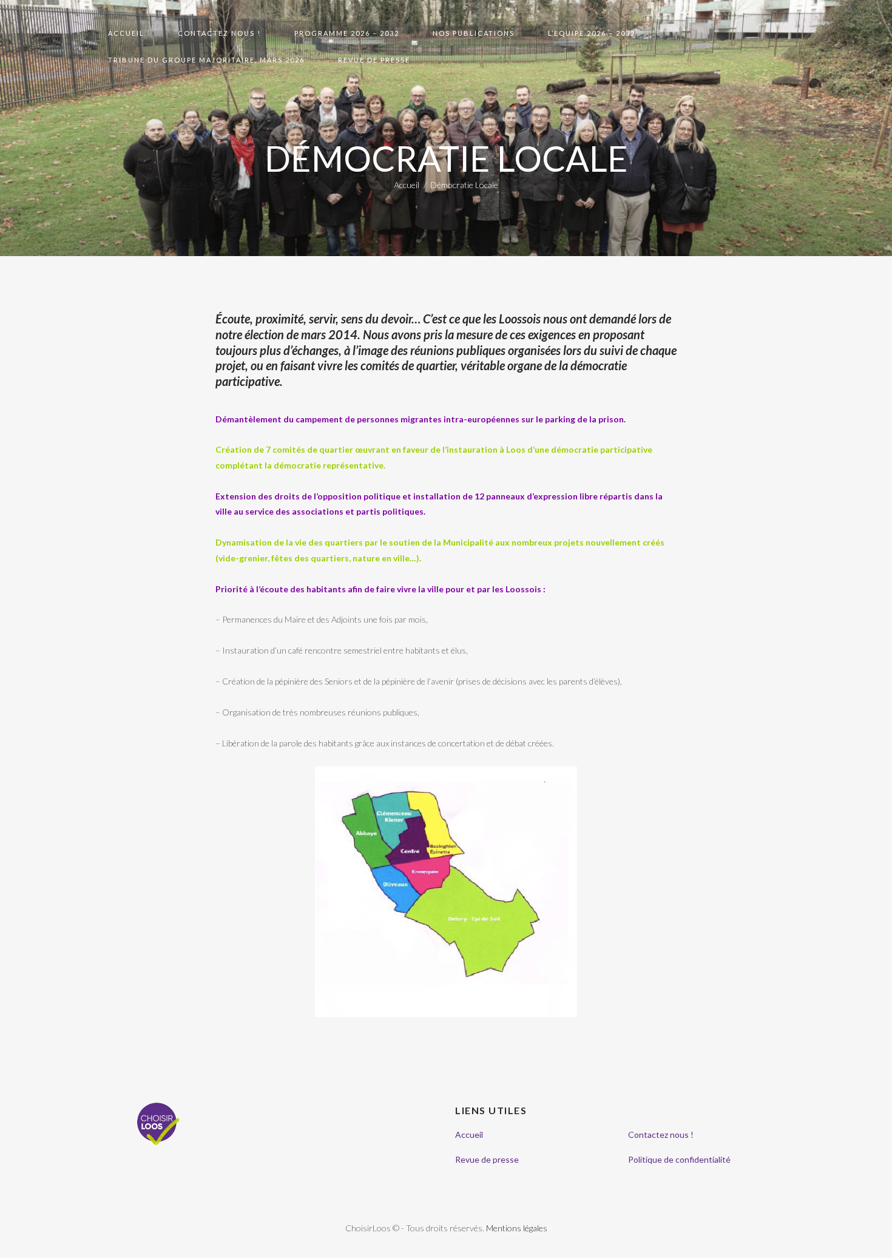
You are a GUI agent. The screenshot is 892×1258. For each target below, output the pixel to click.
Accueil (406, 185)
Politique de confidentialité (679, 1159)
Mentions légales (516, 1228)
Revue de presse (487, 1159)
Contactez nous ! (661, 1134)
